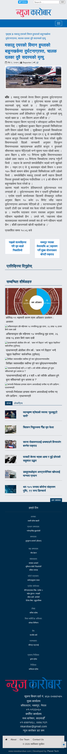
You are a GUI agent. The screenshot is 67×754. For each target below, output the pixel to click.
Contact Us (38, 739)
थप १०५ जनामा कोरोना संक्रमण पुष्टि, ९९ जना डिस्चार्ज (39, 488)
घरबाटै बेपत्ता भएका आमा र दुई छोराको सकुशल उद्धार (41, 458)
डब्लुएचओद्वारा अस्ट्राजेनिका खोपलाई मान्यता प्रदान (41, 473)
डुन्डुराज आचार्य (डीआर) (33, 541)
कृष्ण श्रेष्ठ (33, 659)
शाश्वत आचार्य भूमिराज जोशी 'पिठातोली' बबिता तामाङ (34, 566)
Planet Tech (53, 751)
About (13, 739)
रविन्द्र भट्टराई (33, 645)
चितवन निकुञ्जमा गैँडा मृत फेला (38, 427)
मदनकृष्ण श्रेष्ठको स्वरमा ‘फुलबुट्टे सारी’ (40, 414)
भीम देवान (33, 553)
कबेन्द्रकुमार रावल (33, 580)
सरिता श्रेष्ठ (34, 613)
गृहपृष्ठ (9, 34)
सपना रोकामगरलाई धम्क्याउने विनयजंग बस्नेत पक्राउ (42, 443)
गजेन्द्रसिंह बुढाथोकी (33, 531)
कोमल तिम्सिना (33, 623)
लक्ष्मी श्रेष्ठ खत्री (33, 521)
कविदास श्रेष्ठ (33, 669)
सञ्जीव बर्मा (33, 635)
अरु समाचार (56, 500)
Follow (24, 2)
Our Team (24, 739)
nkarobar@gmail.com (33, 726)
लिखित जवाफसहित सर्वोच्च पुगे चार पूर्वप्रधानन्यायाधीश (31, 363)
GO (62, 2)
